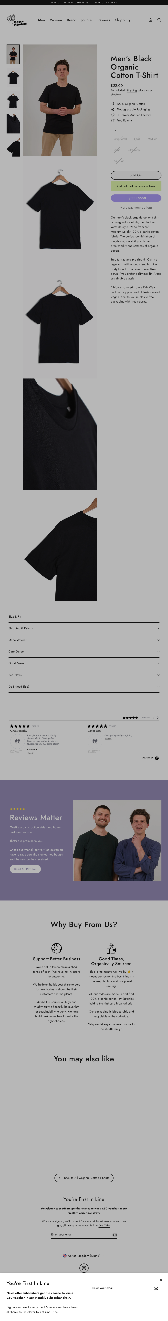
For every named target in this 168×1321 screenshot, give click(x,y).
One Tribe (51, 1312)
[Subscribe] (155, 1288)
